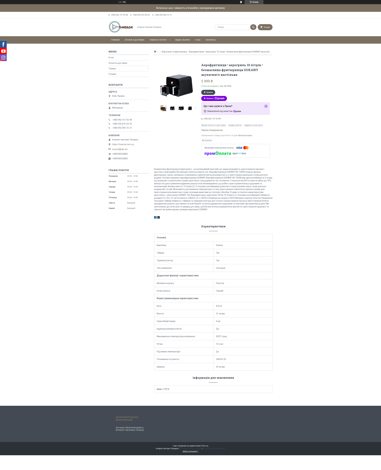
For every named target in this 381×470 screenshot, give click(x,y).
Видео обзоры (182, 40)
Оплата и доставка (134, 40)
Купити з (210, 98)
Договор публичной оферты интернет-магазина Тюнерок (130, 428)
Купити (210, 92)
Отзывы (112, 74)
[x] (158, 218)
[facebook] (155, 218)
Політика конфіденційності (214, 449)
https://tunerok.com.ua (123, 144)
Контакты (211, 40)
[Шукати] (253, 27)
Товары (112, 68)
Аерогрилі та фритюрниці (174, 52)
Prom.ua (204, 446)
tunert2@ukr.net (120, 149)
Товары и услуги (158, 40)
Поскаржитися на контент (190, 449)
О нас (198, 40)
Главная (115, 40)
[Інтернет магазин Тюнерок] (121, 32)
